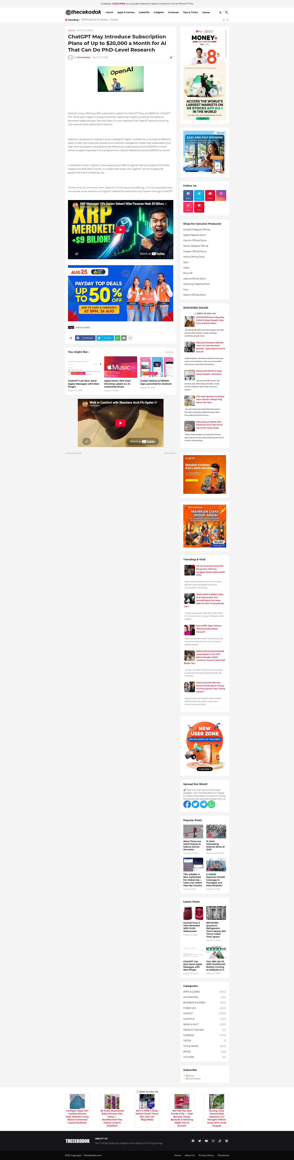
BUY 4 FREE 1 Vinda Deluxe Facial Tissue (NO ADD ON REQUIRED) (147, 1115)
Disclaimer (223, 1155)
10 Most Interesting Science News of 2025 (215, 845)
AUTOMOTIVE (204, 997)
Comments (194, 1078)
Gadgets (159, 12)
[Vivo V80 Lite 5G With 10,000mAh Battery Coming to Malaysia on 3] (216, 952)
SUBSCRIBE (118, 3)
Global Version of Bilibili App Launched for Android (155, 382)
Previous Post (74, 453)
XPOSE (204, 1051)
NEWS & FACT (204, 1024)
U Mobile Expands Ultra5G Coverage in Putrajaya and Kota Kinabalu (215, 880)
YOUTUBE (204, 1057)
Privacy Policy (206, 1155)
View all (169, 352)
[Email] (124, 338)
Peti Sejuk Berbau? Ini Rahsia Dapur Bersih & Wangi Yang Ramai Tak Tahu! (210, 399)
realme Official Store (194, 278)
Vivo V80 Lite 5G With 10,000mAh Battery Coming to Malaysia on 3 (215, 965)
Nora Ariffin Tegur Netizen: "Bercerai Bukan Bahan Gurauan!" (209, 629)
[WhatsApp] (117, 338)
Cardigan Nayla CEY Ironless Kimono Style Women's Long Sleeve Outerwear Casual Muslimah (77, 1116)
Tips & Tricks (190, 12)
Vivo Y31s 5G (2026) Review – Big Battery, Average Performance (115, 19)
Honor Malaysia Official (195, 246)
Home (109, 12)
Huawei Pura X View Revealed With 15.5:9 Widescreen (191, 927)
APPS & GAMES (85, 30)
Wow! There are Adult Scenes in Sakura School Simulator (192, 845)
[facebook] (193, 1140)
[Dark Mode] (220, 12)
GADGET (204, 1013)
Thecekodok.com (92, 1155)
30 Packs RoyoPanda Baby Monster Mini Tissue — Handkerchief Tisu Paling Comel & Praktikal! (112, 1118)
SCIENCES (204, 1035)
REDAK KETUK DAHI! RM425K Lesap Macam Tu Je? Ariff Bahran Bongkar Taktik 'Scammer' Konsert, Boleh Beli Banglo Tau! (204, 657)
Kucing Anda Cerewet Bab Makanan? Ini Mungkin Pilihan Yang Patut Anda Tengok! (216, 1118)
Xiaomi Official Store (194, 294)
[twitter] (199, 1140)
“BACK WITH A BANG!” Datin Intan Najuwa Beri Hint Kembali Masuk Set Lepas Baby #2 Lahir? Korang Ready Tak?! (204, 600)
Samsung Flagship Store (196, 284)
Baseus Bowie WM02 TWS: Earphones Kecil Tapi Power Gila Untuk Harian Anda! (209, 425)
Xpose (206, 12)
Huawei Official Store (194, 251)
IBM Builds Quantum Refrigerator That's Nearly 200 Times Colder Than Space (216, 929)
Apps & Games (125, 12)
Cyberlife (144, 12)
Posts (191, 1075)
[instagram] (213, 1140)
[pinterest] (226, 1140)
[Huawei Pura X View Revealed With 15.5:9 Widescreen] (193, 913)
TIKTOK (204, 1040)
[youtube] (206, 1140)
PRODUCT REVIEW (204, 1029)
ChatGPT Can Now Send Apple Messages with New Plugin (83, 383)
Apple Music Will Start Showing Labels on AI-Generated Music (117, 383)
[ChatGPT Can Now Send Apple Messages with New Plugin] (193, 952)
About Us (190, 1155)
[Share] (170, 57)
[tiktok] (219, 1140)
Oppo (186, 267)
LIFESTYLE (204, 1019)
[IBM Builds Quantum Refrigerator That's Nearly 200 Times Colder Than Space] (216, 913)
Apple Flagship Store (194, 235)
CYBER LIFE (204, 1008)
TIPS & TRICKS (204, 1046)
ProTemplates (109, 1155)
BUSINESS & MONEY (204, 1002)
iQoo (185, 262)
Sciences (173, 12)
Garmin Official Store (194, 240)
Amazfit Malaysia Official (196, 229)
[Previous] (223, 19)
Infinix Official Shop (193, 256)
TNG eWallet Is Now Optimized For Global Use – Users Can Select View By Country (192, 880)
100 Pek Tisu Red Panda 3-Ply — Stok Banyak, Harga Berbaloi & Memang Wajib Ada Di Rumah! (182, 1118)
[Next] (227, 19)
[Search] (226, 12)
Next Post (169, 453)
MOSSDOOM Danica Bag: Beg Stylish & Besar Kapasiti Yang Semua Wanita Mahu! (210, 320)
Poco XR (187, 273)
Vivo (185, 289)
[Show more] (130, 338)
